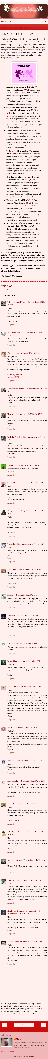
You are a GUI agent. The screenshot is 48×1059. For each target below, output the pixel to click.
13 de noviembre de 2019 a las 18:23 (28, 465)
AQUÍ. (30, 179)
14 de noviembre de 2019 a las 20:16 (26, 727)
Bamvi (10, 727)
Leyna (9, 661)
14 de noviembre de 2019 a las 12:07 (29, 615)
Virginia (10, 880)
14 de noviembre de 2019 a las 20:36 (31, 781)
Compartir (6, 289)
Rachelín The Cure (14, 437)
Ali (8, 803)
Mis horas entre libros (16, 302)
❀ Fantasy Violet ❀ (14, 374)
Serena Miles (12, 482)
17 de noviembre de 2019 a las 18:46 (28, 941)
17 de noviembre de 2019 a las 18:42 (24, 912)
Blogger (31, 1056)
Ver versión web (24, 1030)
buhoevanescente (13, 332)
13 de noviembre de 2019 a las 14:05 (27, 353)
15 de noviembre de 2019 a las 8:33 (23, 804)
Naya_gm (11, 414)
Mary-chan (11, 544)
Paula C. (10, 941)
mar (9, 643)
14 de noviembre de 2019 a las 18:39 (29, 686)
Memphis (11, 760)
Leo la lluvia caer (13, 820)
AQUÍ (26, 89)
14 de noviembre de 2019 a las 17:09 (26, 661)
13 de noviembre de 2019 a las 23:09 (30, 544)
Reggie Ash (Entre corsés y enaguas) (21, 910)
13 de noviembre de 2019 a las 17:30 (28, 414)
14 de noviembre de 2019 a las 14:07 (24, 643)
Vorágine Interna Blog (16, 510)
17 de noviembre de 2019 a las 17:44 (28, 880)
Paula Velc (11, 686)
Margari (10, 465)
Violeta (10, 353)
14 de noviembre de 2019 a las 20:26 (29, 760)
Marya (18, 1039)
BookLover (11, 569)
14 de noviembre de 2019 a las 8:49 (26, 595)
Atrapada (11, 615)
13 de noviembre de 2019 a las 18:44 (31, 483)
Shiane (10, 595)
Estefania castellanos (15, 388)
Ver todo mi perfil (7, 1051)
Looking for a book (15, 860)
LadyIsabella (12, 781)
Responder (11, 324)
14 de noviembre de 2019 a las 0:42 (29, 569)
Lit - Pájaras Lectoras (16, 831)
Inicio (24, 1025)
